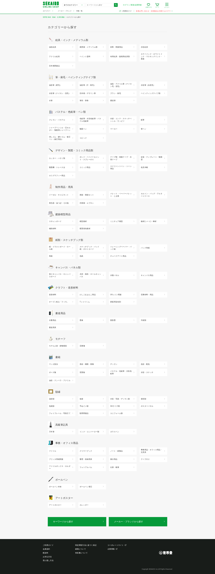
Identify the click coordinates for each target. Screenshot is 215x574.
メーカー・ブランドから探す (128, 521)
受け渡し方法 (48, 560)
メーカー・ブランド (65, 11)
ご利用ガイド (127, 11)
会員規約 (46, 549)
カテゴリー (47, 11)
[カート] (157, 5)
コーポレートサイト (116, 545)
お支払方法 (47, 557)
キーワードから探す (63, 521)
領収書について (81, 553)
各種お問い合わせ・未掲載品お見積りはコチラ (153, 11)
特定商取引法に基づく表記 (86, 545)
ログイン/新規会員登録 (132, 5)
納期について (80, 549)
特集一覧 (79, 11)
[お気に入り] (148, 5)
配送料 (45, 553)
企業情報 (111, 549)
